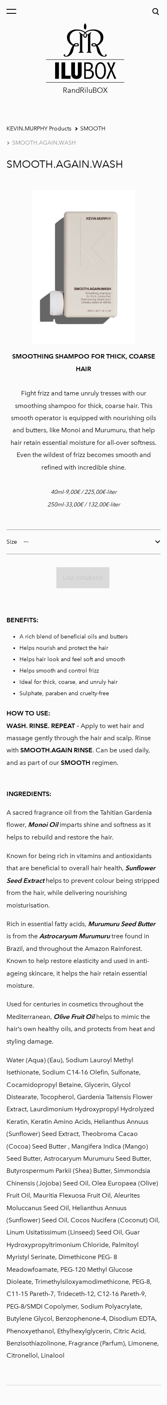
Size (11, 541)
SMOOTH (92, 128)
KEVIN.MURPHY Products (38, 128)
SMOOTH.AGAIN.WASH (44, 142)
